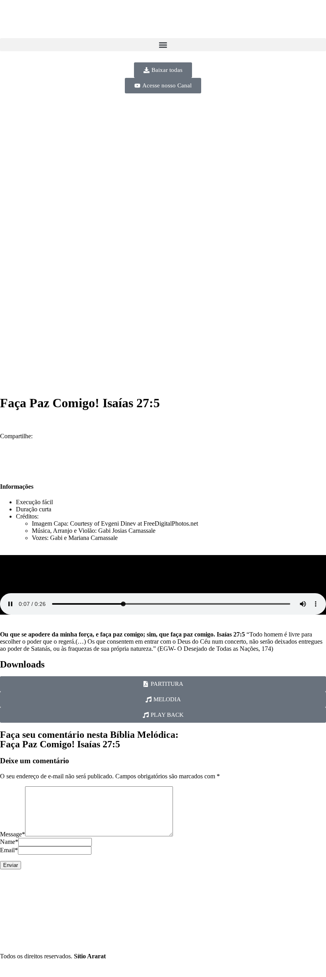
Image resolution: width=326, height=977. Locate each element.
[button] (163, 44)
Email (9, 850)
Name (9, 841)
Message (12, 834)
